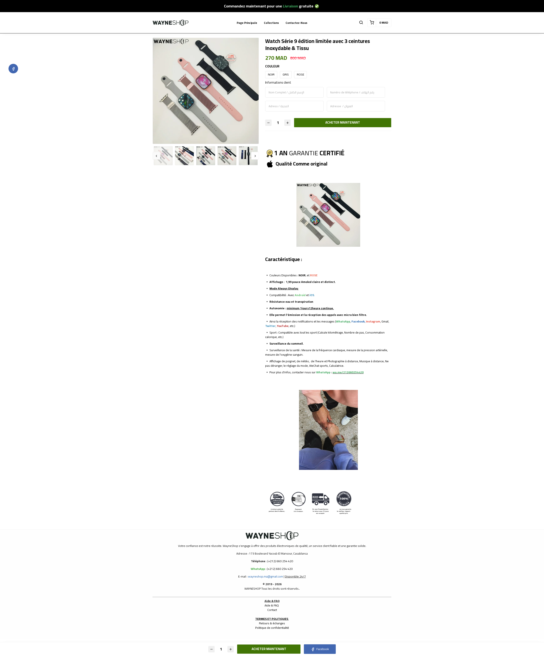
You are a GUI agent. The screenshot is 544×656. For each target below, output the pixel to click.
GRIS (286, 74)
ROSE (300, 74)
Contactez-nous (296, 22)
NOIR (271, 74)
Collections (271, 22)
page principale (247, 22)
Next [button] (255, 156)
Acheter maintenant (342, 122)
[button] (361, 23)
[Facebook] (13, 68)
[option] (206, 91)
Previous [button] (156, 156)
